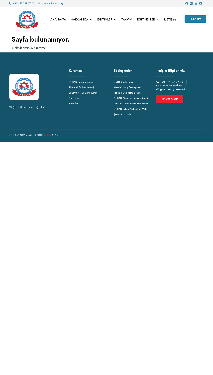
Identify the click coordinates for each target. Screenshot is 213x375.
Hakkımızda (79, 19)
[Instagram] (196, 3)
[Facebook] (186, 3)
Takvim (126, 19)
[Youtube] (200, 3)
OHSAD (47, 134)
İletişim (170, 19)
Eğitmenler (146, 19)
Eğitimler (104, 19)
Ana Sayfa (58, 19)
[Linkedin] (191, 3)
